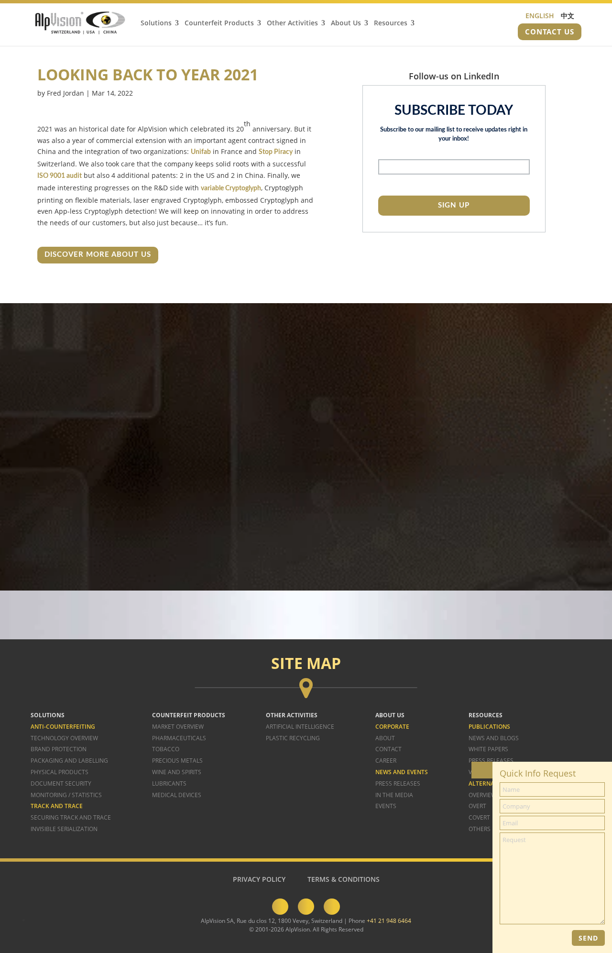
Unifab (201, 152)
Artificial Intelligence (300, 727)
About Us (346, 23)
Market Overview (178, 727)
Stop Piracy (276, 152)
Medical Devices (176, 795)
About (385, 738)
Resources (390, 23)
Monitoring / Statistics (66, 795)
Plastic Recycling (293, 738)
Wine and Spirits (176, 772)
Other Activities (292, 23)
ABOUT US (389, 715)
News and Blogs (494, 738)
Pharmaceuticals (179, 738)
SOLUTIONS (48, 715)
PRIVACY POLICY (259, 879)
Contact (388, 749)
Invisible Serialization (64, 829)
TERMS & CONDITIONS (343, 879)
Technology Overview (64, 738)
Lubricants (169, 783)
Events (385, 806)
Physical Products (59, 772)
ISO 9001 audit (59, 176)
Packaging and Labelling (69, 760)
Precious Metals (177, 760)
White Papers (488, 749)
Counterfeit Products (219, 23)
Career (385, 760)
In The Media (394, 795)
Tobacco (165, 749)
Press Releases (397, 783)
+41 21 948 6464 (389, 921)
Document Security (61, 783)
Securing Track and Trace (71, 817)
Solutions (156, 23)
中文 (567, 15)
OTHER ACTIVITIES (291, 715)
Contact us (549, 31)
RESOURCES (486, 715)
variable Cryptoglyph (231, 188)
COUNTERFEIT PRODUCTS (188, 715)
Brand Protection (59, 749)
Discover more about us (97, 254)
